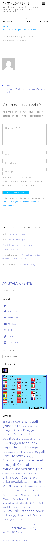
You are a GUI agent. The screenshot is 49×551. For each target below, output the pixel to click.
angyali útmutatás (21, 452)
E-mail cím (11, 163)
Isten (11, 486)
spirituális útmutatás (23, 524)
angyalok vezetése (10, 473)
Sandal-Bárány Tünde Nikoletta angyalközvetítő (22, 499)
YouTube (12, 324)
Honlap (9, 171)
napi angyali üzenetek (37, 486)
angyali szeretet (26, 439)
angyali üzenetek (28, 460)
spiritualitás (28, 515)
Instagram (13, 318)
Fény (35, 482)
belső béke (27, 482)
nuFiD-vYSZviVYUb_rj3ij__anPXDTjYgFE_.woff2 (26, 89)
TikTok (11, 336)
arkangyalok (12, 481)
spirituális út (7, 524)
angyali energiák (13, 422)
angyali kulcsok (13, 430)
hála (4, 486)
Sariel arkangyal (17, 234)
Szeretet (16, 528)
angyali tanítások (23, 443)
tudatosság (27, 528)
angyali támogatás (16, 447)
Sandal (6, 245)
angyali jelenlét (31, 426)
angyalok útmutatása (28, 473)
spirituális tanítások (32, 520)
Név (8, 155)
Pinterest (12, 330)
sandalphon (13, 511)
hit (41, 482)
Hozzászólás (12, 128)
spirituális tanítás (17, 520)
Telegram (13, 343)
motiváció (21, 486)
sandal (22, 490)
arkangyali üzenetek (19, 477)
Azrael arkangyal (28, 265)
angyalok (36, 469)
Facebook (13, 312)
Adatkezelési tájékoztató (14, 541)
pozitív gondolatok (9, 491)
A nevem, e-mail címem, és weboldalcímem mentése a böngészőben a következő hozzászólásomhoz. (24, 181)
